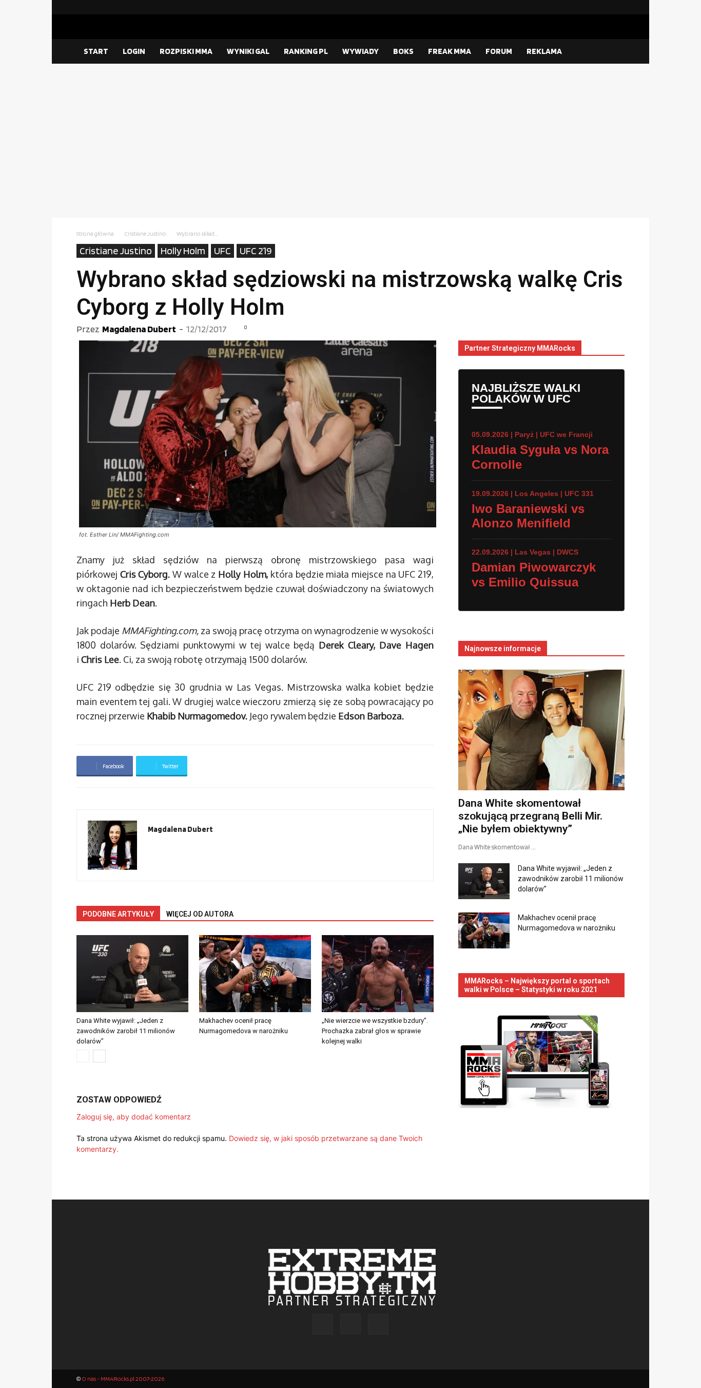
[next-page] (99, 1056)
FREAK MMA (449, 51)
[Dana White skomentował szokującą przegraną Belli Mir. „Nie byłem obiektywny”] (541, 730)
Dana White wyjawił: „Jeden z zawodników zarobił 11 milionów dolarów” (125, 1031)
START (96, 51)
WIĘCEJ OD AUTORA (199, 914)
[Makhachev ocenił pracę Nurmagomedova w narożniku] (255, 973)
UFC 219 (256, 250)
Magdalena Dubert (139, 329)
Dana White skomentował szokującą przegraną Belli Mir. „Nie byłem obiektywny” (530, 816)
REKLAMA (544, 51)
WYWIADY (360, 51)
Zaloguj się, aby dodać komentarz (133, 1116)
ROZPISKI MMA (186, 51)
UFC (222, 250)
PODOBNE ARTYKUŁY (118, 914)
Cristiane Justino (145, 233)
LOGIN (134, 51)
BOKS (403, 51)
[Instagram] (600, 7)
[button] (612, 52)
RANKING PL (306, 51)
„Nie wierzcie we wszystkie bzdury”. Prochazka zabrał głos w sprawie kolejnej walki (375, 1031)
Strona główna (95, 233)
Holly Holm (183, 250)
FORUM (498, 51)
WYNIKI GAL (248, 51)
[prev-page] (82, 1056)
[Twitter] (617, 7)
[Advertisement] (350, 141)
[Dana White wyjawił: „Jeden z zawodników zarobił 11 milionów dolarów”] (132, 973)
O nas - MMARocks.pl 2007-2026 (123, 1378)
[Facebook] (584, 7)
